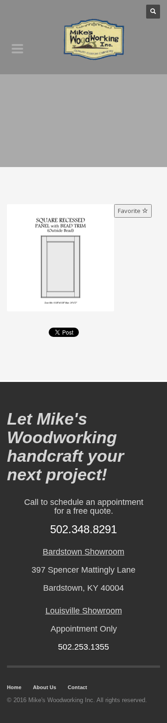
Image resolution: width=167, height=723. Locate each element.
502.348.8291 (83, 529)
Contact (77, 687)
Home (14, 687)
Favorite (130, 211)
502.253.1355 (83, 647)
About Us (44, 687)
